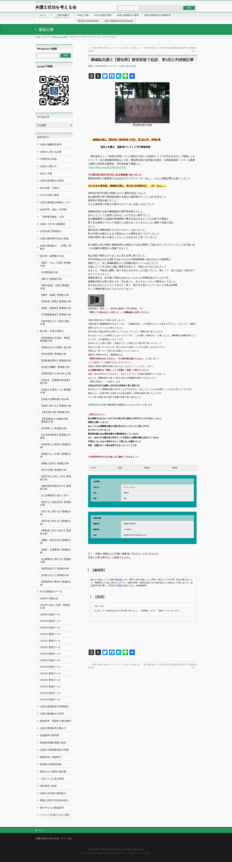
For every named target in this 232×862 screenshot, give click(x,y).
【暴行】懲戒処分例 (50, 279)
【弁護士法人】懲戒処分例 (54, 575)
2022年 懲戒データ (50, 634)
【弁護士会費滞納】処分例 (54, 399)
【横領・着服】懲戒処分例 (54, 295)
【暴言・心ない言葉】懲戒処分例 (55, 264)
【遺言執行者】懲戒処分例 (55, 412)
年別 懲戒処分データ (51, 591)
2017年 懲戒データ (50, 666)
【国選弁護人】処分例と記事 (55, 373)
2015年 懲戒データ (50, 680)
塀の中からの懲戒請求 (52, 807)
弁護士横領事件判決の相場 (54, 238)
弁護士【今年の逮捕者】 (53, 224)
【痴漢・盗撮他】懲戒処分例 (55, 308)
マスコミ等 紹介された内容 (54, 814)
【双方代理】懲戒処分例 (53, 469)
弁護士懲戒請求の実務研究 (54, 706)
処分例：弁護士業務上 (52, 331)
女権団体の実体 (48, 159)
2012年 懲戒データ (50, 699)
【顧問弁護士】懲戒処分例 (54, 568)
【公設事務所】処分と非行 (54, 495)
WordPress (99, 853)
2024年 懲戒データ (50, 621)
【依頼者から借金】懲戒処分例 (55, 446)
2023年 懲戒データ (50, 627)
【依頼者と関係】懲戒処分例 (55, 301)
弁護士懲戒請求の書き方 (53, 728)
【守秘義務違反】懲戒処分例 (55, 314)
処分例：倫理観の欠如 (52, 256)
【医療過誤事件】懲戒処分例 (55, 360)
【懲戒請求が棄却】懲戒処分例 (55, 583)
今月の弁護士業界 (49, 195)
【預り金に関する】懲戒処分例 (55, 513)
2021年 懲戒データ (50, 640)
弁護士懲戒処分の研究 (52, 713)
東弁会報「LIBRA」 (50, 188)
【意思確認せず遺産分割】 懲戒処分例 (55, 420)
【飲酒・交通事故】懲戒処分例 (55, 551)
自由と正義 (46, 173)
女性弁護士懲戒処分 (50, 231)
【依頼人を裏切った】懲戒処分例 (55, 391)
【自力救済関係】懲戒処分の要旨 (55, 436)
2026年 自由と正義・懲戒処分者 (55, 606)
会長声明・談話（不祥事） (54, 209)
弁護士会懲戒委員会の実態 (54, 749)
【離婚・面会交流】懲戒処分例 (55, 541)
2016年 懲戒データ (50, 673)
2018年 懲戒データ (50, 660)
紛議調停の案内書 (49, 735)
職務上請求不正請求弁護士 (54, 800)
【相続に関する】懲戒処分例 (55, 405)
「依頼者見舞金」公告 (52, 216)
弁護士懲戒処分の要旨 (52, 180)
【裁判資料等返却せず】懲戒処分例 (55, 487)
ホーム (41, 830)
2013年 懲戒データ (50, 693)
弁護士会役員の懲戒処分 (53, 793)
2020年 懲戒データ (50, 647)
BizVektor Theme (116, 853)
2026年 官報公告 (49, 598)
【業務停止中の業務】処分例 (55, 347)
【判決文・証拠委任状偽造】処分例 (55, 381)
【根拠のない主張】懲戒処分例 (55, 455)
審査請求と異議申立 (50, 757)
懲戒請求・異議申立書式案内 (55, 721)
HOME (37, 37)
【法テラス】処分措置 (52, 778)
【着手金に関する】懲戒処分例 (55, 522)
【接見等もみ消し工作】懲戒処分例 (55, 478)
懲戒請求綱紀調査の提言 (53, 742)
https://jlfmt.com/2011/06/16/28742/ (108, 167)
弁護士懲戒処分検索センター (55, 202)
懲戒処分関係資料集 (50, 764)
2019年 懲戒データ (50, 653)
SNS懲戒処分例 (49, 272)
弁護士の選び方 (48, 166)
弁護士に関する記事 (59, 37)
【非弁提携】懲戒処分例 (53, 353)
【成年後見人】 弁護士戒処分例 (54, 322)
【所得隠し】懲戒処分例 (53, 428)
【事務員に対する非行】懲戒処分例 (55, 532)
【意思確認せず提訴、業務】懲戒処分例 (55, 339)
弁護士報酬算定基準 (50, 144)
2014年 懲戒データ (50, 686)
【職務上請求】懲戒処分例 (54, 463)
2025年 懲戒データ (50, 614)
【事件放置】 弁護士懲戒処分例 (54, 287)
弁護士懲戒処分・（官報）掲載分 (55, 247)
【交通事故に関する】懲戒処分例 (55, 560)
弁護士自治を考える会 (56, 7)
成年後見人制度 (48, 785)
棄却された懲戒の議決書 (53, 771)
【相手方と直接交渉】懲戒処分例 (55, 503)
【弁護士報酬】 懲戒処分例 (54, 367)
